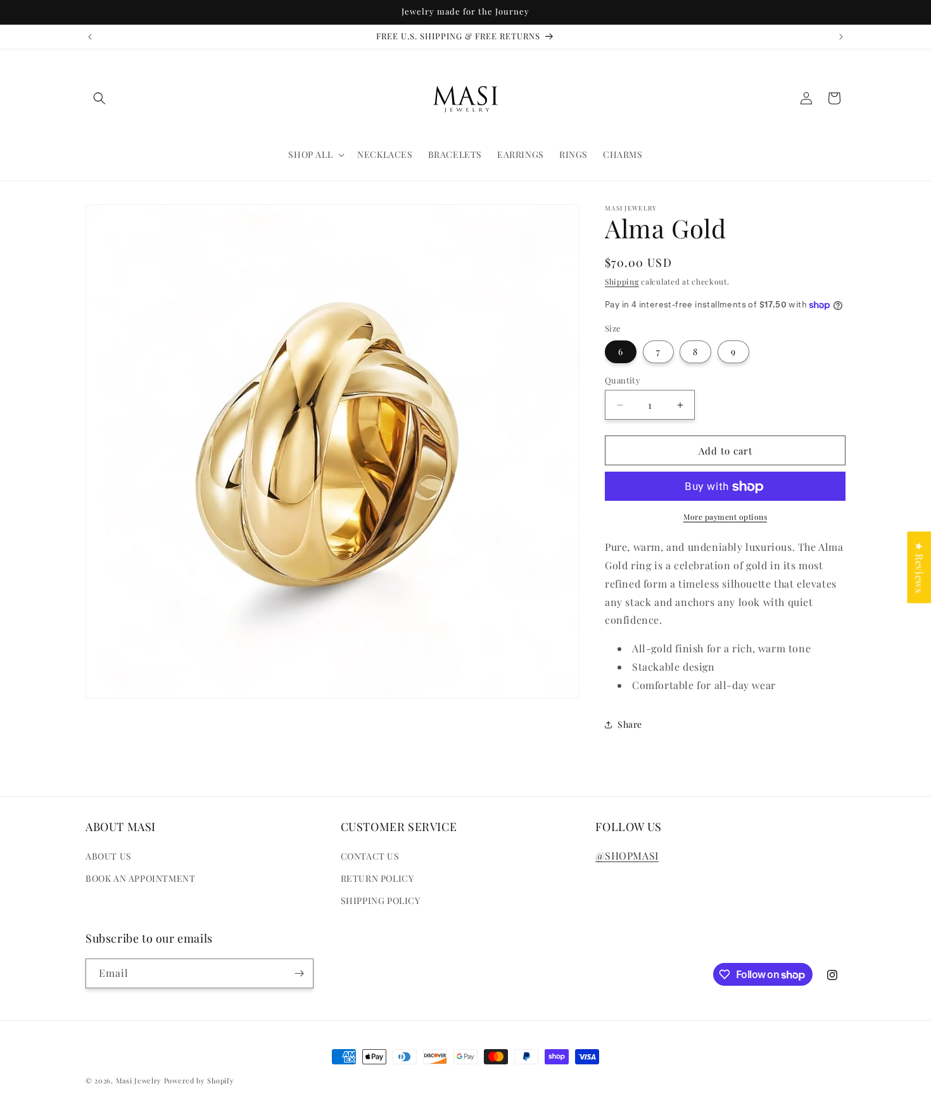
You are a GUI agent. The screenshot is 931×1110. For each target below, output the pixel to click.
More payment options (725, 517)
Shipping (622, 281)
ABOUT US (109, 856)
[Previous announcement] (90, 37)
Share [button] (630, 724)
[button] (99, 98)
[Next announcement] (841, 37)
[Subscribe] (299, 973)
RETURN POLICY (377, 879)
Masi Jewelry (139, 1080)
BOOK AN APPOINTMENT (140, 879)
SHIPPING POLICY (381, 901)
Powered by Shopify (199, 1080)
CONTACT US (370, 856)
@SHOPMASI (626, 855)
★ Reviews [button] (919, 567)
